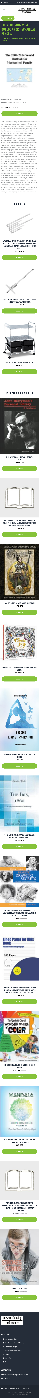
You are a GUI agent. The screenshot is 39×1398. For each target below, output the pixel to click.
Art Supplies (14, 99)
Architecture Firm (11, 1339)
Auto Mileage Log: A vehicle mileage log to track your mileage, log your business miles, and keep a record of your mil (19, 523)
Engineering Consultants (13, 1350)
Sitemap (25, 1395)
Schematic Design (11, 1347)
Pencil (21, 99)
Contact (14, 1392)
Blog (6, 1362)
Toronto (5, 2)
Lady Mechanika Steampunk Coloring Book (19, 603)
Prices (7, 1354)
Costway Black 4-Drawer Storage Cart (19, 362)
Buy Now (19, 113)
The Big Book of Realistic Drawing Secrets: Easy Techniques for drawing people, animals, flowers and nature (19, 912)
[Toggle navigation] (3, 10)
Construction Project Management (16, 1343)
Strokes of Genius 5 (19, 1288)
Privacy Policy (16, 1395)
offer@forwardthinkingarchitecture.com (27, 2)
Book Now (8, 18)
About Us (8, 1358)
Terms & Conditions (25, 1392)
